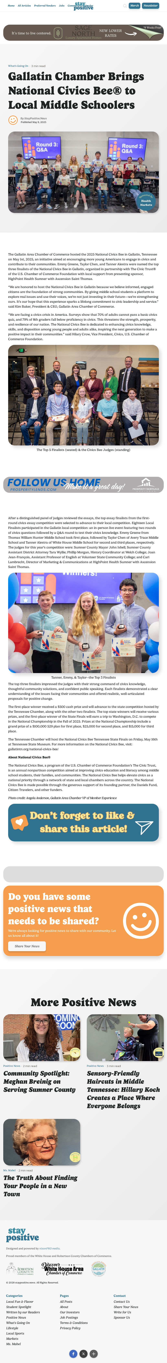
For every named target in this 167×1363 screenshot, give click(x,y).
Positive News (11, 1065)
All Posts (66, 1302)
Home (11, 5)
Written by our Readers (23, 1312)
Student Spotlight (18, 1307)
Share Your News (27, 946)
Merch (134, 5)
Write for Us (122, 1312)
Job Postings (69, 1317)
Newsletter (151, 5)
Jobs (61, 5)
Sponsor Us (122, 1317)
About (64, 1307)
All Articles (24, 5)
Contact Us (122, 1302)
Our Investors (69, 1312)
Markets (12, 1339)
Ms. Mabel (9, 1170)
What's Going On (18, 65)
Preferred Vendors (45, 5)
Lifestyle (12, 1328)
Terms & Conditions (74, 1323)
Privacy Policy (70, 1328)
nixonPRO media (49, 1248)
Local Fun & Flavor (19, 1302)
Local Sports (15, 1333)
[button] (73, 1354)
